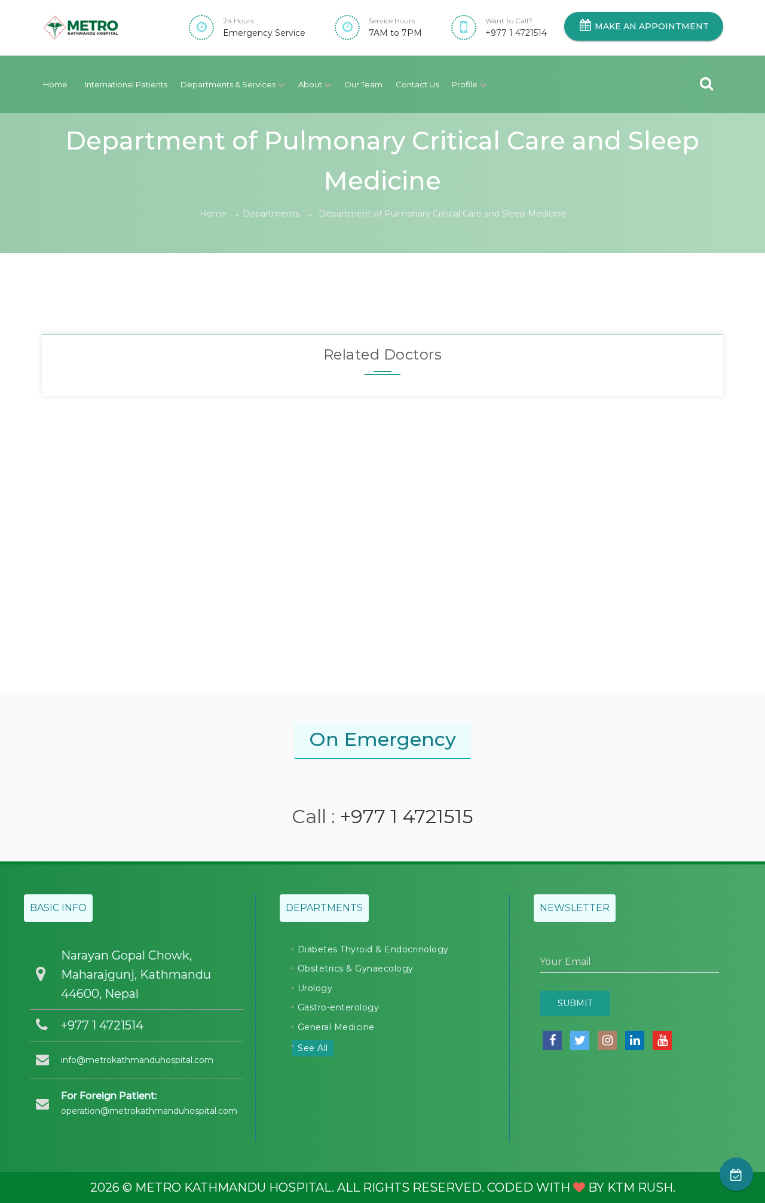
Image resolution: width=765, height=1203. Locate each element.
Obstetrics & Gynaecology (356, 968)
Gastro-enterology (339, 1007)
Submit (575, 1003)
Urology (315, 988)
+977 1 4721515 (406, 816)
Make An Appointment (650, 26)
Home (55, 84)
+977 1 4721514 (516, 33)
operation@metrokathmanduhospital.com (149, 1110)
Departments (271, 213)
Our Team (363, 84)
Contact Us (417, 84)
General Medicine (336, 1027)
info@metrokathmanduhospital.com (137, 1060)
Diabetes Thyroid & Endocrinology (373, 949)
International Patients (126, 84)
